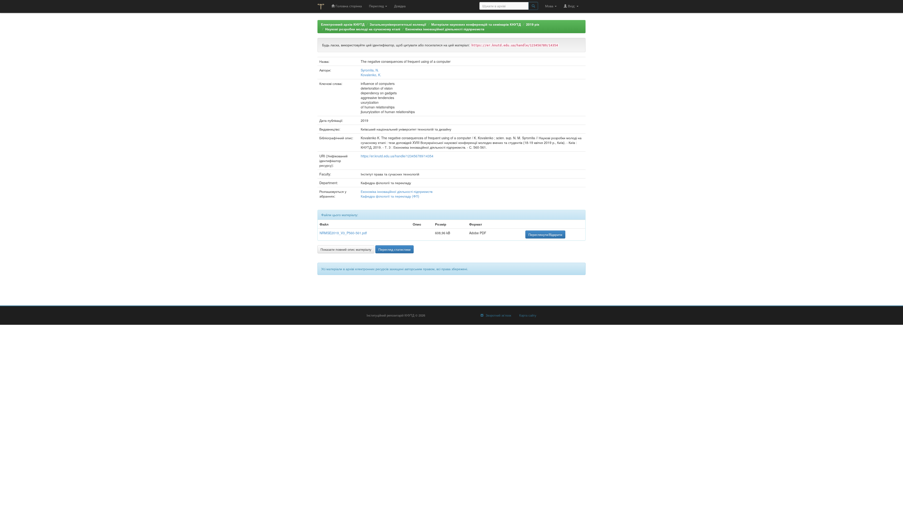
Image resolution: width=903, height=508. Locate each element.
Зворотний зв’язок (498, 315)
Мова (549, 6)
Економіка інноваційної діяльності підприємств (444, 29)
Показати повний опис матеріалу (346, 249)
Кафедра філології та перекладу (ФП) (390, 196)
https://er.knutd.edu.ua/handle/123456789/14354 (397, 156)
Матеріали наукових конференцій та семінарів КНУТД (476, 24)
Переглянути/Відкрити (545, 234)
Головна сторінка (348, 6)
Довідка (400, 6)
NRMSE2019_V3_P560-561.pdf (343, 232)
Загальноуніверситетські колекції (398, 24)
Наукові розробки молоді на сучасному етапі (362, 29)
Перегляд (377, 6)
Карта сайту (527, 315)
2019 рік (532, 24)
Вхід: (571, 6)
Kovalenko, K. (371, 74)
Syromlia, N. (370, 70)
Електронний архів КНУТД (342, 24)
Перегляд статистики (394, 249)
